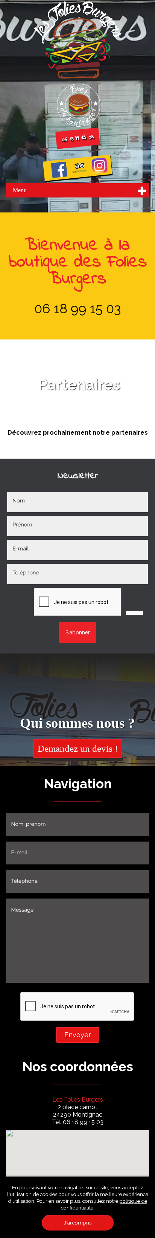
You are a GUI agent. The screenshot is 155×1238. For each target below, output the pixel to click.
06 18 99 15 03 (77, 138)
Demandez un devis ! (78, 748)
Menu (20, 190)
